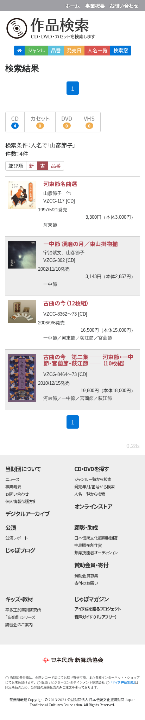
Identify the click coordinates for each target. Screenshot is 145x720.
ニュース (12, 479)
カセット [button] (40, 121)
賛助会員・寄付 (91, 565)
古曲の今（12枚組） (66, 303)
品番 (56, 50)
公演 (10, 527)
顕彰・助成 (86, 527)
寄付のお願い (85, 583)
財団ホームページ (73, 4)
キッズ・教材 (19, 599)
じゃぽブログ (20, 550)
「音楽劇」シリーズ (20, 617)
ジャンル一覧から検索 (92, 479)
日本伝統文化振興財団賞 (96, 538)
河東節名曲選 (60, 183)
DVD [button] (66, 121)
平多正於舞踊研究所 (23, 610)
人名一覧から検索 (89, 494)
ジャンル (36, 50)
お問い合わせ (124, 4)
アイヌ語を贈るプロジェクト (97, 609)
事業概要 (95, 4)
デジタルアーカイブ (27, 513)
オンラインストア (93, 506)
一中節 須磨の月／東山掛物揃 (80, 243)
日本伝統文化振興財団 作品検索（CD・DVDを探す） (72, 29)
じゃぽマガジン (91, 599)
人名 (97, 50)
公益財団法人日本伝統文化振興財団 (9, 5)
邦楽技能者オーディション (96, 552)
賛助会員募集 (86, 576)
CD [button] (15, 121)
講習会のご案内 (19, 624)
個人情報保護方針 (21, 501)
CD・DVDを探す (91, 468)
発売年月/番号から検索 (94, 486)
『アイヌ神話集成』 (123, 682)
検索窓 (120, 50)
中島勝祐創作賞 (88, 545)
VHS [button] (89, 121)
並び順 (15, 166)
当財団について (22, 468)
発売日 (74, 50)
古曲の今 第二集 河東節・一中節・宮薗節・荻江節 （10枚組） (88, 360)
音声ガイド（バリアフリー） (95, 617)
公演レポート (16, 538)
